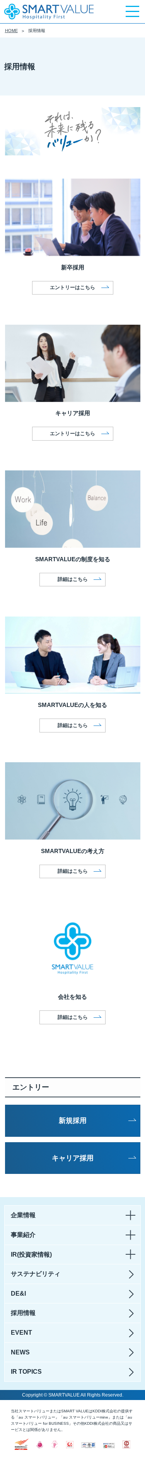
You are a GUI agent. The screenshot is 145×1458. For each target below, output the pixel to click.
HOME (11, 30)
